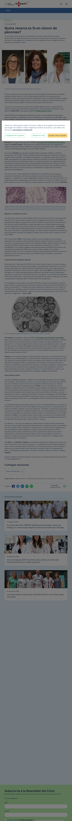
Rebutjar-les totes (39, 135)
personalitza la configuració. (22, 130)
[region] (36, 130)
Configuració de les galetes (15, 135)
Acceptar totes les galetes (57, 135)
